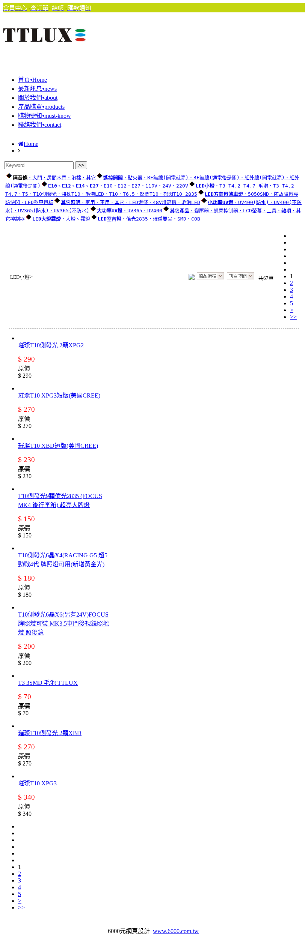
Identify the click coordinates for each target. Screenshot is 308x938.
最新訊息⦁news (37, 89)
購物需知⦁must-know (44, 116)
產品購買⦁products (41, 107)
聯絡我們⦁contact (39, 125)
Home (31, 144)
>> (293, 317)
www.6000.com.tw (176, 931)
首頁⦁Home (32, 80)
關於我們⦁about (37, 98)
